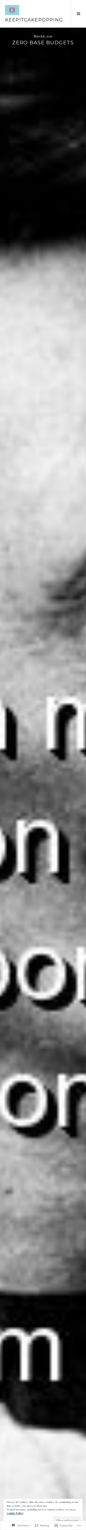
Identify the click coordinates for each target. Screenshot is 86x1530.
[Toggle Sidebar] (78, 13)
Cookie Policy (15, 1513)
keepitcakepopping (34, 20)
